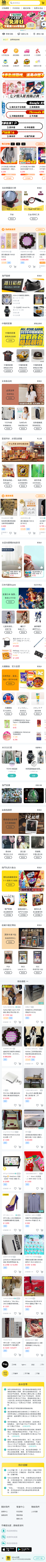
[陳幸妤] (12, 134)
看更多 (39, 188)
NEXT (44, 206)
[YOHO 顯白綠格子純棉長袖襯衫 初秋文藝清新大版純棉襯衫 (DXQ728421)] (8, 756)
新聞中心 (4, 1511)
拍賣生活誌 (38, 8)
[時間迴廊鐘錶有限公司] (34, 764)
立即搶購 (8, 178)
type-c (24, 1364)
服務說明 (4, 1515)
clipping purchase (15, 267)
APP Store (8, 1549)
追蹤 (11, 775)
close (3, 1558)
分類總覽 (5, 8)
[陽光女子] (12, 105)
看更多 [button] (10, 398)
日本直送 (16, 8)
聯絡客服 (19, 1515)
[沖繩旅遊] (12, 114)
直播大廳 (39, 785)
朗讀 (42, 13)
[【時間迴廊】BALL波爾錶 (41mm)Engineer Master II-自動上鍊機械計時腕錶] (40, 760)
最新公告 (19, 1519)
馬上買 (39, 438)
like (10, 267)
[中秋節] (33, 125)
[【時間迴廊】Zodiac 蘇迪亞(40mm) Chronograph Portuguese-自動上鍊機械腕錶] (40, 753)
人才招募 (34, 1511)
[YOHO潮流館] (12, 764)
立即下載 (39, 1558)
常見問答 (19, 1511)
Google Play (24, 1549)
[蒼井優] (12, 125)
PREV (1, 206)
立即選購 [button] (8, 915)
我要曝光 (40, 144)
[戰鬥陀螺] (33, 134)
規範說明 (26, 1426)
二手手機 (26, 1373)
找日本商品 (38, 585)
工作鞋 (14, 1364)
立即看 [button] (10, 340)
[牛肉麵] (33, 114)
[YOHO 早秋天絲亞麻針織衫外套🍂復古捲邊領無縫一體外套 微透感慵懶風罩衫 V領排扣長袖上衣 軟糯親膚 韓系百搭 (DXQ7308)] (18, 760)
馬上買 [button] (8, 486)
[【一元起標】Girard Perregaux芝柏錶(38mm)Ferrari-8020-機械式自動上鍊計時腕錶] (30, 756)
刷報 (4, 1364)
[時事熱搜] (12, 84)
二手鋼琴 (15, 1373)
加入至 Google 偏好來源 (42, 18)
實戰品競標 (38, 323)
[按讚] (19, 567)
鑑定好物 (26, 8)
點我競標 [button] (8, 371)
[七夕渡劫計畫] (23, 20)
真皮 (32, 1364)
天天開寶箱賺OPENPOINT (19, 40)
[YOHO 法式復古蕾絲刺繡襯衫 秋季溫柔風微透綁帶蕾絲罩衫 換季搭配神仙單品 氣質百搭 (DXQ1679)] (18, 753)
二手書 (37, 1373)
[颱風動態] (33, 105)
